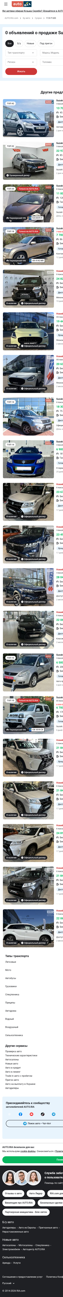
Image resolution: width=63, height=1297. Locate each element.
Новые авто (11, 1063)
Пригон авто (12, 1080)
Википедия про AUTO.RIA (19, 1202)
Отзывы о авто (13, 1193)
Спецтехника (42, 1245)
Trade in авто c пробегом (18, 1075)
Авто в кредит (13, 1067)
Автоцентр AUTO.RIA (34, 1249)
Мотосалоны (26, 1245)
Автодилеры (12, 1088)
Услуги (17, 1262)
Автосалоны (12, 1059)
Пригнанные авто (48, 1227)
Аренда (6, 1262)
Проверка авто (13, 1051)
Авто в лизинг (13, 1071)
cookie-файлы (28, 1151)
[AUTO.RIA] (22, 4)
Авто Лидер (35, 1193)
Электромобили (11, 1249)
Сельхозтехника (13, 1257)
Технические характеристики (21, 1055)
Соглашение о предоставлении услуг (22, 1276)
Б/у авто (8, 1222)
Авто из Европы (27, 1227)
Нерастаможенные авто (15, 1231)
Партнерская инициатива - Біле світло (26, 1212)
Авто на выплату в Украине (20, 1084)
